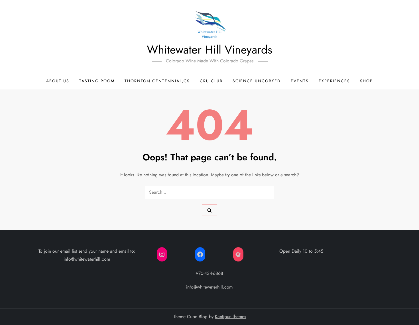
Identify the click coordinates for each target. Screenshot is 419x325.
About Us (57, 81)
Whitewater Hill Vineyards (209, 49)
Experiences (334, 81)
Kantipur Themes (230, 316)
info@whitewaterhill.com (87, 259)
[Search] (209, 210)
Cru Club (211, 81)
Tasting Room (97, 81)
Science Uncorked (257, 81)
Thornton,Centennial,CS (157, 81)
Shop (366, 81)
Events (300, 81)
